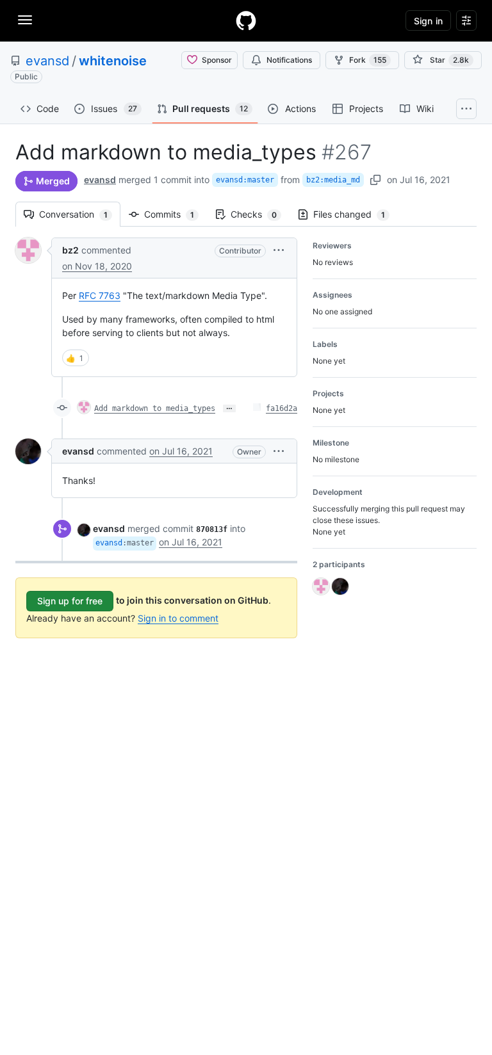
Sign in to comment (178, 618)
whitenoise (113, 60)
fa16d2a (281, 408)
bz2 (70, 250)
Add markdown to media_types (154, 408)
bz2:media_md (333, 179)
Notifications (289, 60)
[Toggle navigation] (25, 19)
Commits (175, 214)
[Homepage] (246, 20)
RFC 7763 (99, 295)
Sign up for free (69, 600)
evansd (47, 60)
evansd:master (245, 179)
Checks (260, 214)
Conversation (79, 214)
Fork (367, 60)
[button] (278, 250)
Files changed (355, 214)
